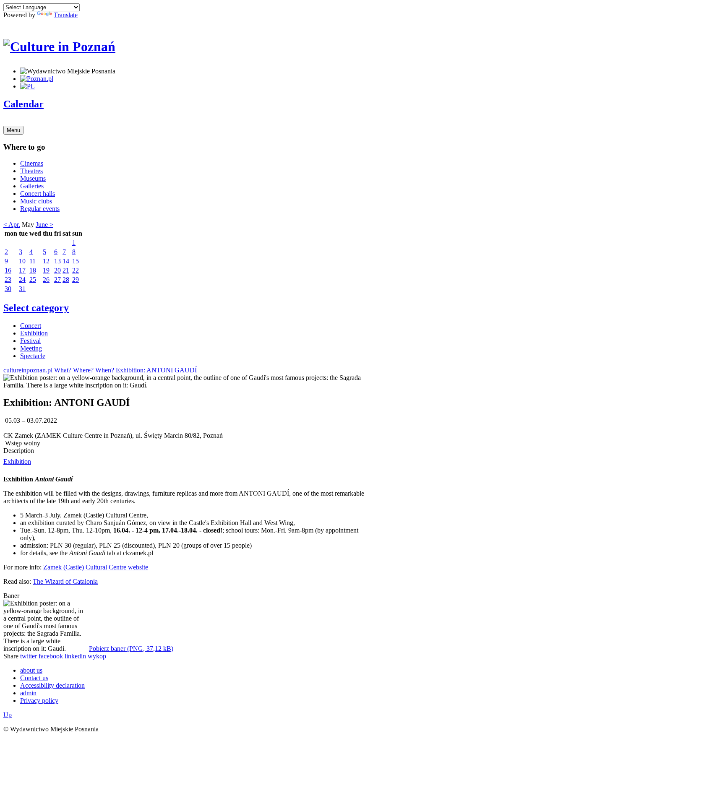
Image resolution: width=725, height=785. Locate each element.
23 (8, 279)
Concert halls (37, 193)
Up (7, 714)
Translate (66, 14)
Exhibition (34, 333)
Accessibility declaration (52, 685)
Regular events (40, 208)
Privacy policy (39, 700)
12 (46, 261)
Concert (30, 325)
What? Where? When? (84, 370)
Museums (33, 178)
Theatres (31, 170)
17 (22, 270)
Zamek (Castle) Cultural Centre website (95, 567)
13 (57, 261)
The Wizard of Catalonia (65, 581)
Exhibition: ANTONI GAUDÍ (156, 370)
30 (8, 288)
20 (57, 270)
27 (57, 279)
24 (22, 279)
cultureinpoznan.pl (27, 370)
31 (22, 288)
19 (46, 270)
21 (66, 270)
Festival (30, 340)
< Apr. (11, 224)
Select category (36, 307)
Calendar (23, 104)
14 (66, 261)
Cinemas (31, 163)
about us (31, 670)
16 (8, 270)
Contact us (34, 677)
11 (32, 261)
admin (28, 693)
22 (75, 270)
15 (75, 261)
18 (32, 270)
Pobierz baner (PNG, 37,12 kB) (131, 648)
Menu (13, 130)
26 (46, 279)
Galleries (32, 186)
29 (75, 279)
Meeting (31, 348)
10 (22, 261)
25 (32, 279)
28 (66, 279)
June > (44, 224)
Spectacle (32, 355)
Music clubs (36, 201)
